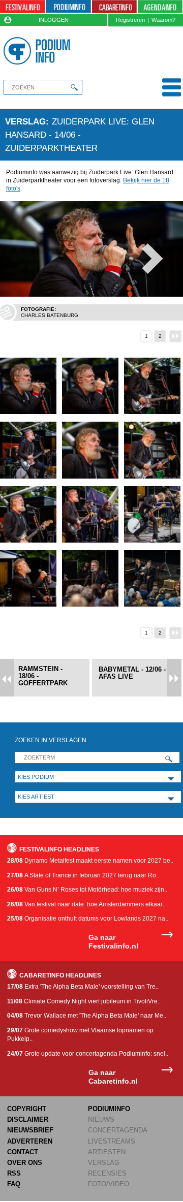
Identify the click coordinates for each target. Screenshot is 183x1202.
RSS (14, 1173)
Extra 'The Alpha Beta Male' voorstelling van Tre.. (83, 986)
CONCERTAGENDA (117, 1130)
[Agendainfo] (160, 7)
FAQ (13, 1184)
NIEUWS (101, 1119)
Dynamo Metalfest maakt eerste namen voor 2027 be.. (90, 860)
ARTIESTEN (107, 1152)
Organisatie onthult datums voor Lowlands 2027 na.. (87, 918)
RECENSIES (107, 1173)
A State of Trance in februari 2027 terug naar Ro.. (83, 875)
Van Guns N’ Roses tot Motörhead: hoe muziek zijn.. (87, 889)
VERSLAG (103, 1162)
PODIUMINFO (109, 1109)
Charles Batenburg (49, 315)
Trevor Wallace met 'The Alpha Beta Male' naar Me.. (86, 1015)
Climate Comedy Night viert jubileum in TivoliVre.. (84, 1001)
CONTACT (22, 1152)
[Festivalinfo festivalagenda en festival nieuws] (22, 7)
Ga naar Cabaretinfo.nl (113, 1077)
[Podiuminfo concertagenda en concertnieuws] (68, 7)
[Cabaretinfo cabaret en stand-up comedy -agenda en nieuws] (114, 7)
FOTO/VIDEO (108, 1184)
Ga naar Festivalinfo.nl (113, 942)
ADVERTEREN (29, 1141)
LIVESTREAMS (111, 1141)
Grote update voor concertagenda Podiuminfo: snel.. (87, 1053)
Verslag (25, 121)
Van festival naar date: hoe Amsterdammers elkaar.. (86, 904)
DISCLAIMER (27, 1119)
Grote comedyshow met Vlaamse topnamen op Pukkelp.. (80, 1034)
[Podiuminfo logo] (38, 51)
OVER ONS (24, 1162)
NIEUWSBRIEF (30, 1130)
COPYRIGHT (26, 1109)
